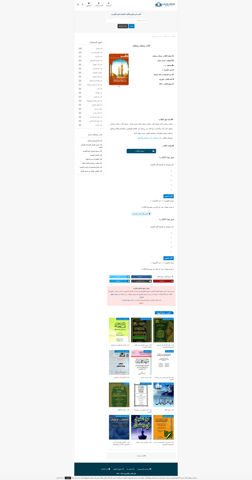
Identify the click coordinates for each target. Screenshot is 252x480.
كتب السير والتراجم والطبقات (94, 101)
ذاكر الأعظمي (147, 351)
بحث (131, 26)
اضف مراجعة (140, 456)
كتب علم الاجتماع (97, 68)
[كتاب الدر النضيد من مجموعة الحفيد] (141, 395)
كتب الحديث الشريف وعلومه (94, 84)
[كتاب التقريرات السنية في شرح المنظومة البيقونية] (163, 427)
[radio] (139, 171)
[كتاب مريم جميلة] (141, 362)
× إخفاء (141, 303)
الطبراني (126, 383)
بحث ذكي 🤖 (123, 26)
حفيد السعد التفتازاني (145, 383)
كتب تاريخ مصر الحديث (96, 117)
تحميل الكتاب (139, 151)
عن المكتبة (104, 469)
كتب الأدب (99, 88)
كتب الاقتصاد (98, 93)
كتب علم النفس (98, 97)
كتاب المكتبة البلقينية (96, 155)
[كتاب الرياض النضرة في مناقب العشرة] (163, 362)
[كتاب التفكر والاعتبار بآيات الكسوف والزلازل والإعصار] (119, 427)
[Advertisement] (141, 103)
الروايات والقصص (97, 72)
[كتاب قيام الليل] (163, 395)
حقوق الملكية (117, 469)
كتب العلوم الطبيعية (97, 105)
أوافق (68, 478)
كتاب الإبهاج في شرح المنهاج (94, 159)
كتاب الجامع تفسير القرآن (95, 141)
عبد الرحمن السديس (168, 319)
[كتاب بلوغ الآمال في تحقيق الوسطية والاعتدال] (163, 330)
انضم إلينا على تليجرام (140, 214)
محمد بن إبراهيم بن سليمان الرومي (166, 383)
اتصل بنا (129, 469)
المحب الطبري (169, 351)
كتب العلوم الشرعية (96, 52)
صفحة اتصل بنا (126, 300)
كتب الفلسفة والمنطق (96, 60)
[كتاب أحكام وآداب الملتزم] (119, 362)
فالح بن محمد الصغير (146, 416)
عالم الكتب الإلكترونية (130, 473)
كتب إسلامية (157, 138)
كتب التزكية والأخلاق (145, 138)
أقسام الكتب (99, 5)
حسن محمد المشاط (168, 416)
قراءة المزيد (59, 478)
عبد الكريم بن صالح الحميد (122, 416)
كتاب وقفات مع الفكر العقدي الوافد (92, 163)
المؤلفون (89, 5)
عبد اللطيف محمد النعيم (123, 319)
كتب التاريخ (99, 48)
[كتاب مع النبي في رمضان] (141, 427)
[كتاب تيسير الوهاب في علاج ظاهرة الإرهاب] (141, 330)
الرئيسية (108, 5)
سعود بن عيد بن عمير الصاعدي (122, 351)
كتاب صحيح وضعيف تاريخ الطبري (92, 151)
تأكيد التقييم (169, 196)
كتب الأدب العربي (97, 113)
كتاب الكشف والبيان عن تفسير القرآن (91, 171)
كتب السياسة (98, 56)
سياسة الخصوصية (143, 469)
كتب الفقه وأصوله (97, 76)
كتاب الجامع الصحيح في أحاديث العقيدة (91, 167)
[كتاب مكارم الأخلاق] (119, 395)
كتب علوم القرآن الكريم (95, 121)
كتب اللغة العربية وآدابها (96, 80)
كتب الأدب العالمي (97, 64)
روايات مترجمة (98, 109)
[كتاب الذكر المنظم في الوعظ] (119, 330)
